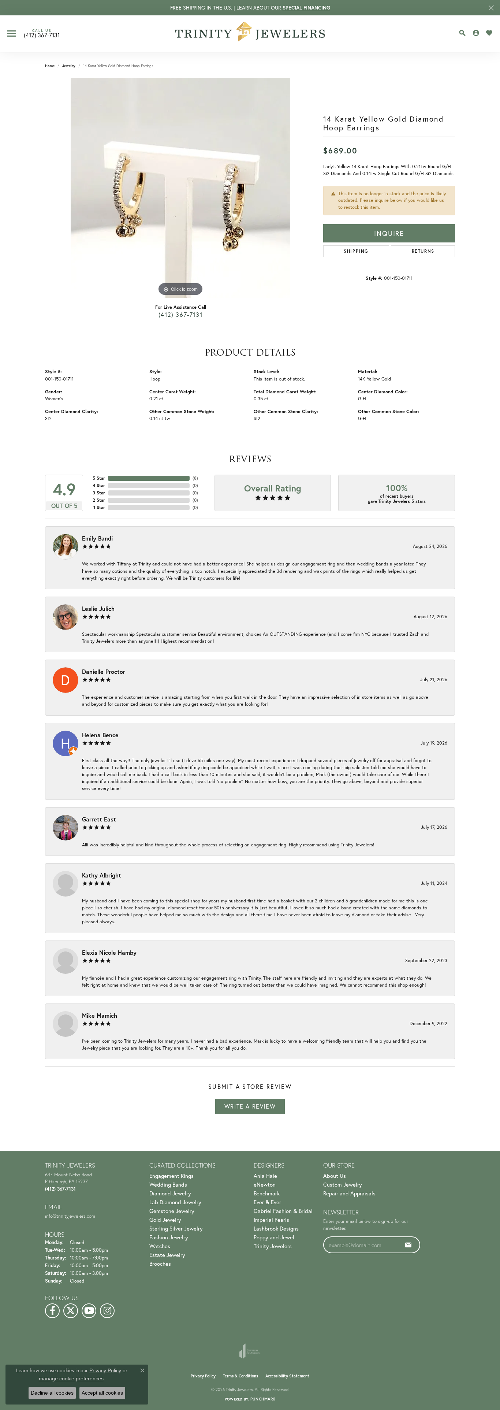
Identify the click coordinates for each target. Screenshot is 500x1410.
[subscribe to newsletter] (408, 1244)
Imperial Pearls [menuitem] (271, 1219)
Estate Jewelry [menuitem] (167, 1254)
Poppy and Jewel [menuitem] (274, 1237)
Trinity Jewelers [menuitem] (273, 1246)
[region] (180, 188)
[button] (462, 33)
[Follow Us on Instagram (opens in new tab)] (107, 1310)
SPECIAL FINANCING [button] (306, 7)
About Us (334, 1175)
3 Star (99, 493)
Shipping (356, 251)
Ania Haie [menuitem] (265, 1175)
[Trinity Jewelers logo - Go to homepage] (250, 33)
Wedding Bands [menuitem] (168, 1184)
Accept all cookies (102, 1393)
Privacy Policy (203, 1376)
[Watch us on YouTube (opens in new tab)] (89, 1310)
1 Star (99, 507)
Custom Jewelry (342, 1184)
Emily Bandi (97, 538)
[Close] (491, 7)
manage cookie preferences (71, 1378)
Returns (423, 251)
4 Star (99, 485)
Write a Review (250, 1106)
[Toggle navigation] (12, 33)
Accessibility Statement (287, 1376)
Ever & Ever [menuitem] (267, 1202)
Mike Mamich (99, 1015)
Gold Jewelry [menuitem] (165, 1219)
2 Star (99, 500)
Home (50, 65)
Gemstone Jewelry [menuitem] (171, 1210)
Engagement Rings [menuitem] (171, 1175)
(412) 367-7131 (180, 314)
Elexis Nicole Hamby (109, 952)
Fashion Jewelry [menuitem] (168, 1237)
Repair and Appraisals (349, 1193)
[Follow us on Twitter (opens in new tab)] (70, 1310)
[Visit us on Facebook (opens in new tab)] (52, 1310)
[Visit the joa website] (250, 1351)
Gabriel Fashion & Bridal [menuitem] (283, 1210)
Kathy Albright (101, 875)
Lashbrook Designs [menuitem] (276, 1228)
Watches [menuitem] (159, 1246)
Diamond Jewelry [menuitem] (170, 1193)
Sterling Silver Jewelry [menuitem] (176, 1228)
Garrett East (99, 819)
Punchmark (262, 1399)
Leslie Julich (98, 608)
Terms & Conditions (240, 1376)
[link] (42, 33)
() (195, 478)
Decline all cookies (52, 1393)
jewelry (68, 65)
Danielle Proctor (103, 671)
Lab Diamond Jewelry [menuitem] (175, 1202)
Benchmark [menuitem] (267, 1193)
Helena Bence (100, 735)
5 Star (99, 478)
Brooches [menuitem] (160, 1263)
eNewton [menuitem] (265, 1184)
